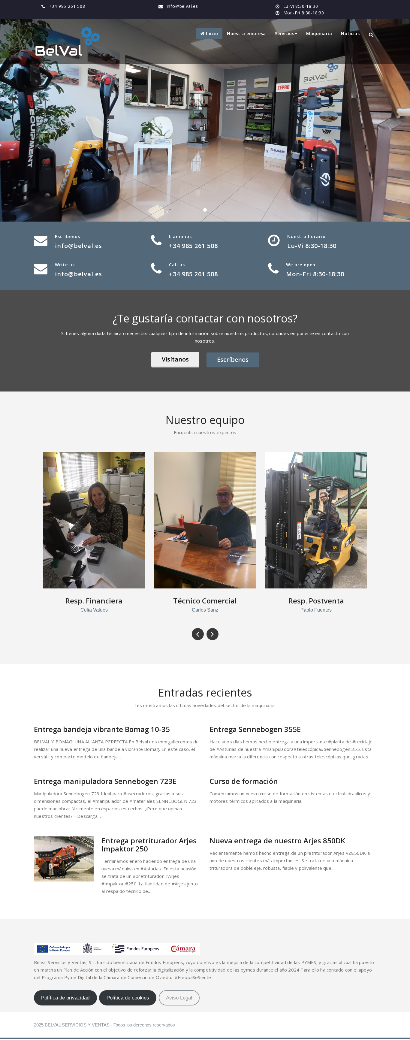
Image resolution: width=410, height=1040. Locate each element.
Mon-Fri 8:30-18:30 (303, 13)
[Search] (371, 34)
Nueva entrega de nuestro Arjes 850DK (277, 840)
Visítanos (175, 359)
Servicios (284, 33)
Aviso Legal (179, 998)
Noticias (350, 33)
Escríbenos (233, 359)
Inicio (211, 33)
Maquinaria (319, 33)
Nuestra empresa (246, 33)
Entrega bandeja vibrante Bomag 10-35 (102, 729)
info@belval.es (182, 6)
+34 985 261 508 (67, 6)
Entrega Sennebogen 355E (255, 729)
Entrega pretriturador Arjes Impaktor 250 (149, 845)
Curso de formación (244, 781)
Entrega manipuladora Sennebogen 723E (105, 781)
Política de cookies (128, 998)
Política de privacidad (65, 998)
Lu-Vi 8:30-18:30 (300, 6)
